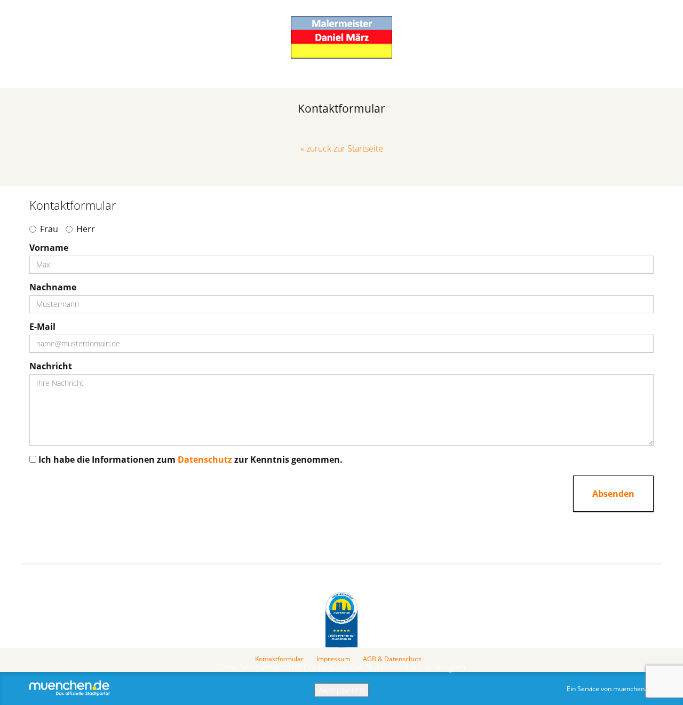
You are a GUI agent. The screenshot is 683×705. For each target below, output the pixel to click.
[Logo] (341, 37)
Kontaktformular (279, 659)
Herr (85, 229)
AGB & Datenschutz (392, 659)
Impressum (333, 659)
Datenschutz (205, 459)
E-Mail (42, 326)
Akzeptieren (341, 690)
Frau (49, 229)
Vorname (48, 247)
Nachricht (50, 366)
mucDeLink (341, 620)
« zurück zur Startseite (341, 148)
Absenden (613, 494)
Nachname (52, 287)
